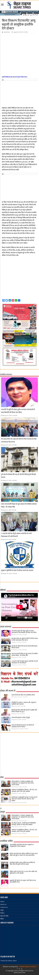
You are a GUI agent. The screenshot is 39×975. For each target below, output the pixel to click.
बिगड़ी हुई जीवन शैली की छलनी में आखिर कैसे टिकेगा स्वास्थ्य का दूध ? (24, 711)
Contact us (4, 907)
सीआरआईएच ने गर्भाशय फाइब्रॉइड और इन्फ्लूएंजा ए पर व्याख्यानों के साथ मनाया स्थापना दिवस (23, 783)
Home (2, 901)
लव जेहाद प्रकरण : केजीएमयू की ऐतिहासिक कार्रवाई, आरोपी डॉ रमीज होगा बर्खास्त (24, 824)
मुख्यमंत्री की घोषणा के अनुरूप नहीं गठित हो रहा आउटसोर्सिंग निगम (23, 881)
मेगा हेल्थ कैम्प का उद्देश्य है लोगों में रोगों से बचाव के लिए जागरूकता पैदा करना (25, 639)
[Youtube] (22, 969)
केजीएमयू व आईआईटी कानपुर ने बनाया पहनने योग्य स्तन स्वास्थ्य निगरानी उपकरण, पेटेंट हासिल (24, 799)
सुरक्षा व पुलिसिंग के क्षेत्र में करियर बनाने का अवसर (17, 570)
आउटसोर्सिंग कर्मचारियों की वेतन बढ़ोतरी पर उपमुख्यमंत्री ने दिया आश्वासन (22, 845)
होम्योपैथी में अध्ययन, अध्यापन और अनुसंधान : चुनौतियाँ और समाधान (24, 703)
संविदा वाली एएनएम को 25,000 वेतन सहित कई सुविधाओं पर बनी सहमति (23, 872)
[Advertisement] (19, 54)
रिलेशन (2, 913)
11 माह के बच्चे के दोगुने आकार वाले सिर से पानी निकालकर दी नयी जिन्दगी (16, 535)
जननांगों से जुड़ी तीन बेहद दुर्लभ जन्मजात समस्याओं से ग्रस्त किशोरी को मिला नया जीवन (18, 411)
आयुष (2, 910)
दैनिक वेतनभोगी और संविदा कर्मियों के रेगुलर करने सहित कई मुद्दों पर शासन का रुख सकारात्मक (23, 854)
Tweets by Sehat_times (8, 960)
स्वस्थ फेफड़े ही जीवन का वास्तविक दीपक (23, 695)
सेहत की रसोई (4, 916)
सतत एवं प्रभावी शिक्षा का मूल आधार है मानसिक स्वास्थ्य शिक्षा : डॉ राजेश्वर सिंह (25, 654)
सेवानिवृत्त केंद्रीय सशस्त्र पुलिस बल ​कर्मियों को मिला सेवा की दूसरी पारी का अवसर (22, 863)
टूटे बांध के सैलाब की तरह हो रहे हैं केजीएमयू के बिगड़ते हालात (24, 647)
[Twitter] (19, 969)
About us (3, 904)
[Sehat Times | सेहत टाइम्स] (19, 4)
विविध (2, 919)
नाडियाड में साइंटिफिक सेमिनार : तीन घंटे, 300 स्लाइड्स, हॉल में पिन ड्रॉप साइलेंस (24, 790)
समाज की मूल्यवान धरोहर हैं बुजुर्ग (21, 717)
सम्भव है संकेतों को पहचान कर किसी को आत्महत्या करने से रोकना (23, 726)
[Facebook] (17, 969)
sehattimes (7, 32)
